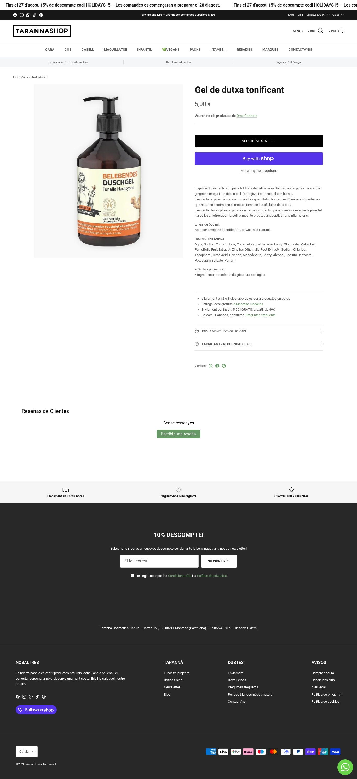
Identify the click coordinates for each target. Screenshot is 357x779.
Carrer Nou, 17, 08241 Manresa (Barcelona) (174, 628)
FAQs (291, 14)
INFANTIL (144, 49)
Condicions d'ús (179, 576)
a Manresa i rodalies (248, 304)
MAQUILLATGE (115, 49)
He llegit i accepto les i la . (181, 576)
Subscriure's (219, 561)
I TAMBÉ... (219, 49)
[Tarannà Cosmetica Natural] (42, 31)
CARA (49, 49)
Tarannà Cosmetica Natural (40, 764)
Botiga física (173, 680)
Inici (15, 77)
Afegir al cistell (259, 141)
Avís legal (319, 687)
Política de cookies (325, 701)
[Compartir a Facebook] (217, 366)
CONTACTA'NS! (300, 49)
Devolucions (237, 680)
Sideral (252, 628)
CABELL (88, 49)
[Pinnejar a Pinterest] (224, 366)
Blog (300, 14)
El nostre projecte (176, 673)
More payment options (258, 171)
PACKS (195, 49)
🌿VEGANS (171, 49)
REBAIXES (244, 49)
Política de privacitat (212, 576)
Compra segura (323, 673)
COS (68, 49)
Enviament (235, 673)
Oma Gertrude (247, 116)
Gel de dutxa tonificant (34, 77)
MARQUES (270, 49)
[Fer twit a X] (211, 366)
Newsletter (172, 687)
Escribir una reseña (178, 433)
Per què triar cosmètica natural (250, 694)
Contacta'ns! (237, 701)
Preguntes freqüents (260, 315)
